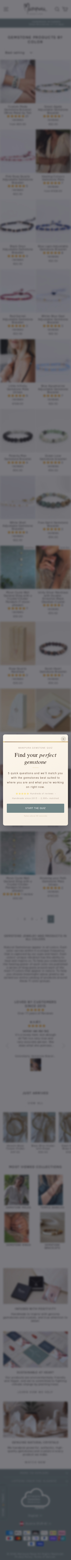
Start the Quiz (35, 808)
